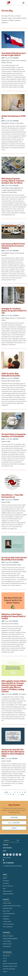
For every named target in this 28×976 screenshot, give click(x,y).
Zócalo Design (19, 865)
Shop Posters (7, 848)
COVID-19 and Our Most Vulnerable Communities (10, 374)
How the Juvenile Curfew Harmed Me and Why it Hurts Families (14, 558)
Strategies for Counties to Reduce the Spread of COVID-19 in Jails (14, 310)
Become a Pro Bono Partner (10, 963)
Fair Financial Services (8, 913)
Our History (6, 883)
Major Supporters (7, 891)
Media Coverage (7, 944)
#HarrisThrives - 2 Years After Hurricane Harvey (12, 495)
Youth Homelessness (8, 924)
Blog (4, 851)
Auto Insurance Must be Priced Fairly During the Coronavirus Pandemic (13, 245)
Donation (16, 823)
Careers (5, 971)
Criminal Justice (7, 903)
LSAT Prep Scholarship (9, 969)
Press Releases (7, 946)
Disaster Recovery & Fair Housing (11, 905)
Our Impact (6, 880)
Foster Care (6, 916)
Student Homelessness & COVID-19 (13, 116)
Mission (5, 878)
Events (14, 828)
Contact (5, 845)
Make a (10, 823)
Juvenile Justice (7, 921)
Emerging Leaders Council (10, 966)
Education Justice (7, 908)
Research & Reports (8, 936)
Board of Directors (8, 886)
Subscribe (14, 817)
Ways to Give (6, 955)
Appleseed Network (8, 894)
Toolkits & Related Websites (10, 938)
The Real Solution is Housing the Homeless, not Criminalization (13, 435)
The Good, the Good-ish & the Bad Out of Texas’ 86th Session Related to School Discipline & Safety (12, 752)
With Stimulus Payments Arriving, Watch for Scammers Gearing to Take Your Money (12, 180)
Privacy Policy (7, 857)
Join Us (5, 958)
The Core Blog (7, 941)
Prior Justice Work (7, 926)
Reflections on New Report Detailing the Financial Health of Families (13, 616)
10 (13, 794)
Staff (4, 888)
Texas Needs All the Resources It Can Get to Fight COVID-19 (13, 54)
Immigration (6, 919)
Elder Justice (6, 911)
